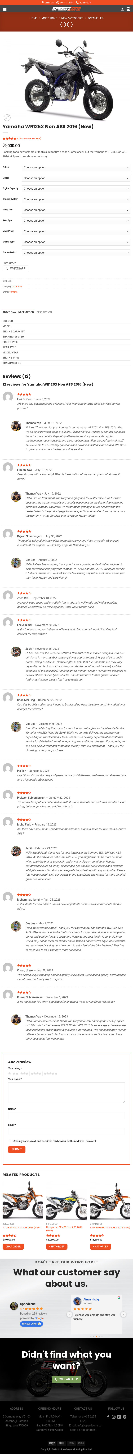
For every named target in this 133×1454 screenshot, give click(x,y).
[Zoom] (7, 117)
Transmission (9, 252)
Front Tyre (7, 210)
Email (12, 1125)
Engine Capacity (10, 188)
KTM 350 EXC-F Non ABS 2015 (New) (110, 1227)
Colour (6, 167)
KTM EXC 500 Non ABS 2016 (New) (22, 1227)
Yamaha (13, 291)
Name (12, 1109)
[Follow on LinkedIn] (119, 1417)
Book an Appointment (83, 1429)
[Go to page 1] (93, 1336)
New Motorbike (72, 18)
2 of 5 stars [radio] (15, 1073)
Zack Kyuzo (90, 1299)
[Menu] (5, 9)
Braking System (10, 199)
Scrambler (95, 18)
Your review (15, 1079)
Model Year (8, 231)
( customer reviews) (29, 138)
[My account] (122, 9)
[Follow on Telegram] (124, 1417)
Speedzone (28, 1304)
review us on (29, 1323)
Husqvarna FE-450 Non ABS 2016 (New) (64, 1229)
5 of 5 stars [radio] (49, 1073)
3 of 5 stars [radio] (24, 1073)
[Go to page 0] (90, 1336)
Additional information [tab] (18, 312)
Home (33, 18)
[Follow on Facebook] (108, 1417)
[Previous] (2, 1220)
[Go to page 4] (101, 1336)
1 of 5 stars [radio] (9, 1073)
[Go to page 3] (99, 1336)
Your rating (15, 1068)
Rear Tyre (7, 220)
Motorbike (49, 18)
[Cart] (128, 9)
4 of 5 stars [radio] (35, 1073)
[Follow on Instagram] (114, 1417)
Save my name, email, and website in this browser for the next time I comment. (55, 1141)
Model (6, 178)
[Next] (130, 1220)
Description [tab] (44, 312)
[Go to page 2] (96, 1337)
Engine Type (9, 242)
